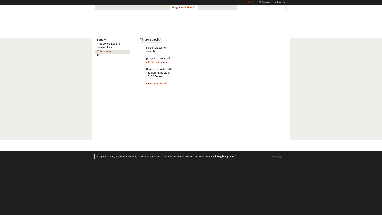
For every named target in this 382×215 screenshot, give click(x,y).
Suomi (251, 2)
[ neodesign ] (276, 156)
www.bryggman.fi (156, 83)
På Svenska (264, 2)
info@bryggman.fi (156, 62)
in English (280, 2)
